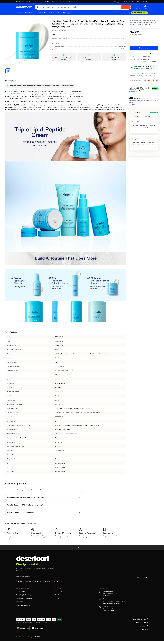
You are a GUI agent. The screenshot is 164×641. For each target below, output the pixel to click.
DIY (58, 13)
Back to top (82, 548)
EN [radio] (115, 1)
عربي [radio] (118, 2)
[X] (142, 577)
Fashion (51, 13)
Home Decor (29, 13)
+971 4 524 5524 (108, 611)
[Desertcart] (24, 7)
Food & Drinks (41, 13)
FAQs (145, 629)
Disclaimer (143, 626)
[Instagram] (137, 577)
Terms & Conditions (140, 619)
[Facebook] (146, 577)
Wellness (19, 13)
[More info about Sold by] (152, 54)
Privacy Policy (142, 622)
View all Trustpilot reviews (144, 153)
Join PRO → (132, 105)
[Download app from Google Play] (23, 628)
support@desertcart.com (112, 603)
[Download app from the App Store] (37, 628)
